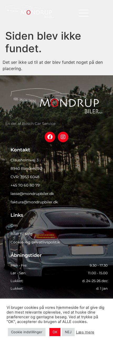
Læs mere (85, 332)
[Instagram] (63, 137)
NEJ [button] (68, 332)
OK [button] (55, 332)
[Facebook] (50, 137)
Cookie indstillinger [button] (26, 332)
